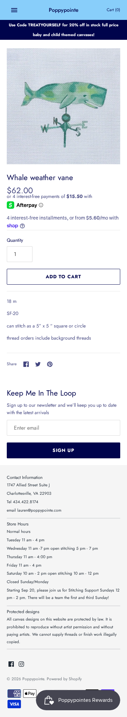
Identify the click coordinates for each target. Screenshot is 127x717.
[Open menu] (14, 10)
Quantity (15, 240)
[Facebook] (11, 664)
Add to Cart (63, 276)
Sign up (63, 450)
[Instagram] (21, 664)
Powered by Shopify (64, 679)
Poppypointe (33, 679)
